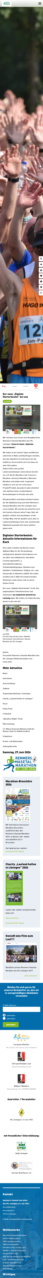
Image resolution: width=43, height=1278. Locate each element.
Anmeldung (7, 1268)
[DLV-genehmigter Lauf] (21, 1056)
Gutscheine (7, 678)
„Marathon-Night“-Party (13, 718)
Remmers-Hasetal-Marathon (14, 1235)
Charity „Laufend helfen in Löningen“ (18, 698)
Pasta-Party (7, 708)
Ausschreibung (9, 683)
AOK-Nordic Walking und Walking (17, 1256)
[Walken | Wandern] (21, 1078)
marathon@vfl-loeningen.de (20, 1219)
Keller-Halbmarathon (12, 1238)
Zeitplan (6, 688)
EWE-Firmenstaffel (11, 1244)
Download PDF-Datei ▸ (15, 851)
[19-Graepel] (3, 386)
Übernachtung (8, 723)
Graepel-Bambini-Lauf (12, 1262)
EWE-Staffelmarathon (12, 1241)
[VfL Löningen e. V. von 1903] (21, 1112)
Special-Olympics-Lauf (12, 1265)
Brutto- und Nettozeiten (12, 741)
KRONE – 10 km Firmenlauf (14, 1250)
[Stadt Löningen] (21, 1146)
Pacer (5, 703)
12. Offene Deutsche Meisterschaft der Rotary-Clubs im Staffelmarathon (18, 729)
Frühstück (7, 713)
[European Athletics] (21, 1037)
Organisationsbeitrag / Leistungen (17, 693)
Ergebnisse (7, 736)
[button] (40, 3)
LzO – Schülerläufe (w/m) (13, 1259)
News (5, 673)
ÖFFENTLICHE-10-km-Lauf (14, 1247)
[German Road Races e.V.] (21, 1165)
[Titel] (6, 3)
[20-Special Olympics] (14, 386)
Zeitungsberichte (10, 746)
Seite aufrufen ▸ (17, 918)
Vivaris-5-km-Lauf (10, 1253)
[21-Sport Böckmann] (25, 386)
